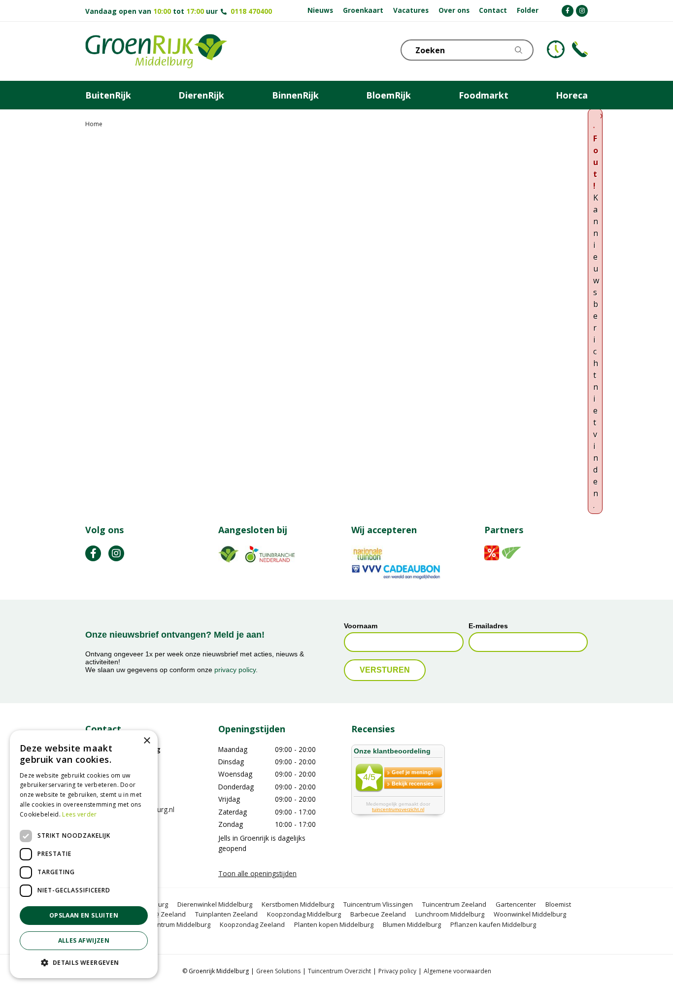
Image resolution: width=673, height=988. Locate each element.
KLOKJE (556, 49)
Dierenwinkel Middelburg (214, 904)
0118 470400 (251, 11)
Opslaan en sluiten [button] (83, 915)
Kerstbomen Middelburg (298, 904)
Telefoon (580, 49)
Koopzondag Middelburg (304, 914)
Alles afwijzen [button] (84, 940)
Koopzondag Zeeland (252, 924)
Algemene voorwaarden (457, 971)
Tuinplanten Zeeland (226, 914)
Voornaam (360, 626)
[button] (84, 962)
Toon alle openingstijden (257, 873)
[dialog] (84, 854)
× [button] (146, 741)
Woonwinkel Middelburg (530, 914)
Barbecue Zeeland (378, 914)
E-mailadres (488, 626)
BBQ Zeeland (166, 914)
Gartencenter (516, 904)
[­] (567, 11)
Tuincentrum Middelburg (173, 924)
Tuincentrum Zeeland (454, 904)
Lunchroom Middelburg (449, 914)
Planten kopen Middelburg (333, 924)
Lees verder (79, 814)
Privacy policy (397, 971)
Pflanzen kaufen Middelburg (493, 924)
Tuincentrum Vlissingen (378, 904)
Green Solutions (278, 971)
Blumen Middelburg (412, 924)
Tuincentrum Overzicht (339, 971)
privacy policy (235, 670)
